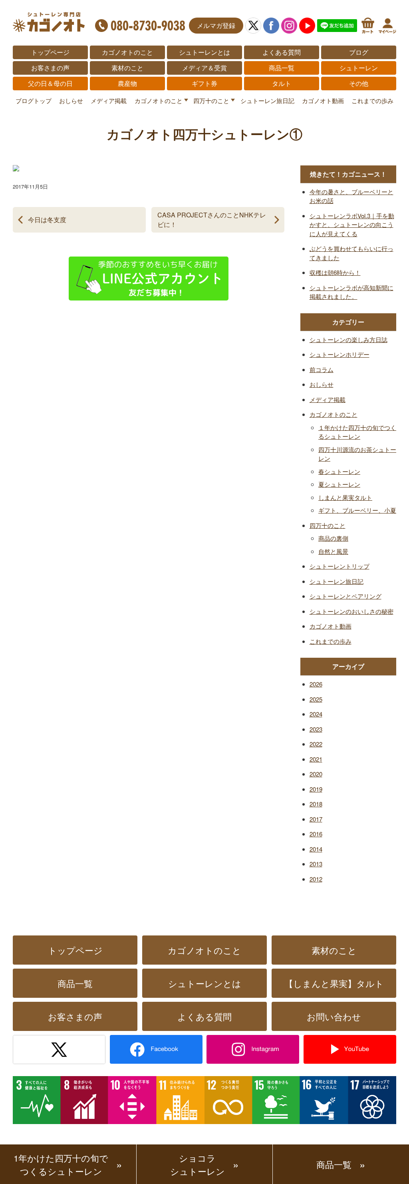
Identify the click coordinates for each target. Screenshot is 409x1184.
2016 (316, 834)
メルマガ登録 (216, 25)
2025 (316, 699)
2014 (316, 849)
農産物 (127, 83)
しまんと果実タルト (345, 497)
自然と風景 (333, 551)
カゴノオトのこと (127, 52)
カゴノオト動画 (323, 100)
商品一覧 (281, 67)
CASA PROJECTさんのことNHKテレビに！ (211, 219)
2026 (316, 684)
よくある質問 (281, 52)
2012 (316, 879)
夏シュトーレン (339, 484)
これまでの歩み (372, 100)
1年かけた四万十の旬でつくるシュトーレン (61, 1164)
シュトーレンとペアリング (345, 596)
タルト (281, 83)
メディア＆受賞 (204, 67)
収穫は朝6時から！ (335, 272)
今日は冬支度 (47, 219)
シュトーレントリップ (339, 566)
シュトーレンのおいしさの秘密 (351, 611)
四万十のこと (211, 100)
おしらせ (71, 100)
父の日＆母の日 (50, 83)
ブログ (358, 52)
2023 (316, 729)
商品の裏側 (333, 538)
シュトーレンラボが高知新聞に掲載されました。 (351, 292)
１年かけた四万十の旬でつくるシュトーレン (357, 432)
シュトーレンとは (204, 52)
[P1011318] (16, 165)
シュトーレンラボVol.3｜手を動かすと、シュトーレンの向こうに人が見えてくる (352, 224)
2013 (316, 864)
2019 (316, 789)
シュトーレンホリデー (339, 354)
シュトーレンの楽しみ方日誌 (348, 339)
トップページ (50, 52)
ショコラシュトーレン (197, 1164)
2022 (316, 744)
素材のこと (127, 67)
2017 (316, 819)
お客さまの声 (50, 67)
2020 (316, 774)
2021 (316, 759)
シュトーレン (359, 67)
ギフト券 (204, 83)
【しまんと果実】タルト (334, 983)
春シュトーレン (339, 471)
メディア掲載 (109, 100)
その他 (358, 83)
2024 (316, 714)
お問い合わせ (334, 1016)
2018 (316, 804)
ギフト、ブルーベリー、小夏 (357, 510)
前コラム (322, 369)
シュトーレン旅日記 (267, 100)
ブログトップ (34, 100)
